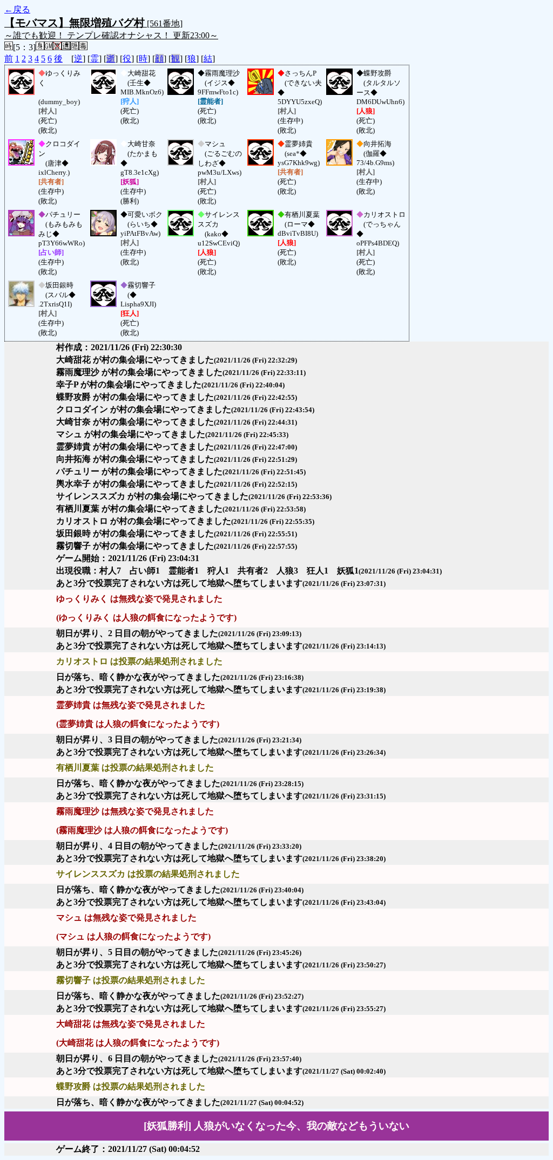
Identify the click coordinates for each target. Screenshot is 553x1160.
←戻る (17, 9)
